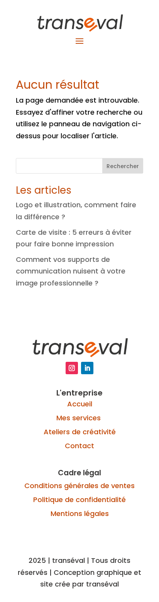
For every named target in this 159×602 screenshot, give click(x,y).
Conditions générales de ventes (79, 485)
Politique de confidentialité (79, 499)
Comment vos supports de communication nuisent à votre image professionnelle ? (70, 271)
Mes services (79, 418)
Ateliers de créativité (80, 432)
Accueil (79, 404)
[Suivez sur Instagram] (72, 368)
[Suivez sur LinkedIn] (87, 368)
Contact (79, 446)
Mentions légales (80, 513)
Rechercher (123, 166)
